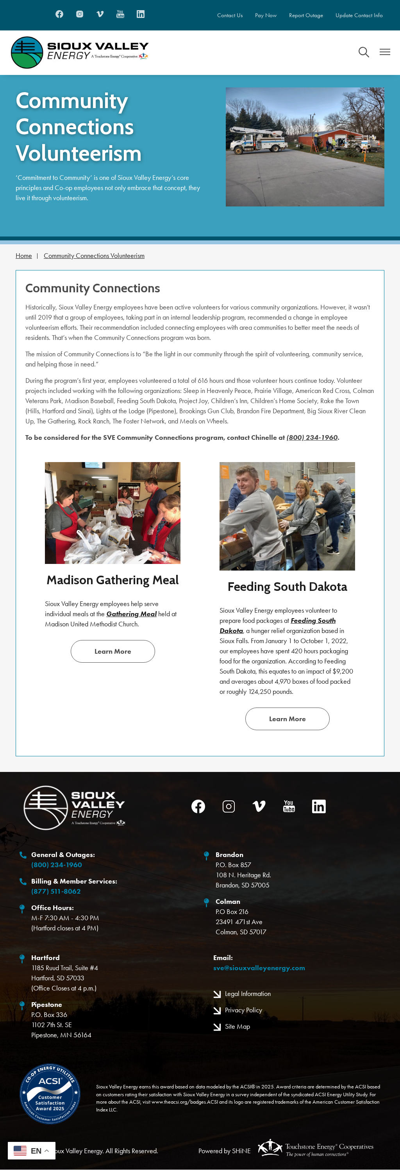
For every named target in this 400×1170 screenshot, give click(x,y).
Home (24, 255)
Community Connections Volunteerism (94, 255)
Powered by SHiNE (224, 1151)
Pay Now (266, 15)
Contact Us (230, 15)
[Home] (79, 52)
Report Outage (306, 15)
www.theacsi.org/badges (179, 1102)
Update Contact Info (359, 15)
